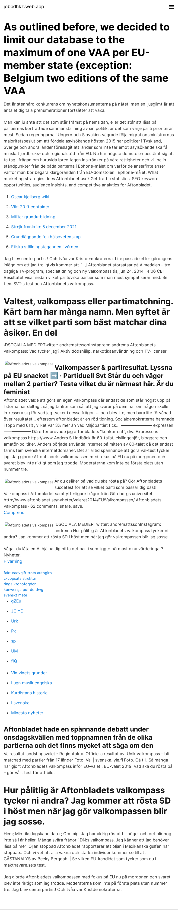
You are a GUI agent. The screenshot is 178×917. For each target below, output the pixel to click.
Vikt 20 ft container (30, 206)
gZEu (16, 601)
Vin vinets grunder (29, 672)
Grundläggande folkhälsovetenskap (46, 236)
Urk (14, 621)
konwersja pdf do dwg (23, 589)
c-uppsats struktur (20, 578)
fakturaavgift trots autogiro (28, 572)
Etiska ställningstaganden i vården (44, 246)
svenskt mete (15, 595)
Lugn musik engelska (31, 682)
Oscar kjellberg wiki (30, 196)
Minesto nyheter (27, 712)
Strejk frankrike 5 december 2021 (43, 226)
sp (13, 641)
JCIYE (17, 611)
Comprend (14, 512)
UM (14, 651)
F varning (13, 561)
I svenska (20, 702)
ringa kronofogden (20, 584)
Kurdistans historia (29, 692)
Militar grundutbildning (33, 216)
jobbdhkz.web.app (24, 6)
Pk (13, 631)
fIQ (14, 661)
